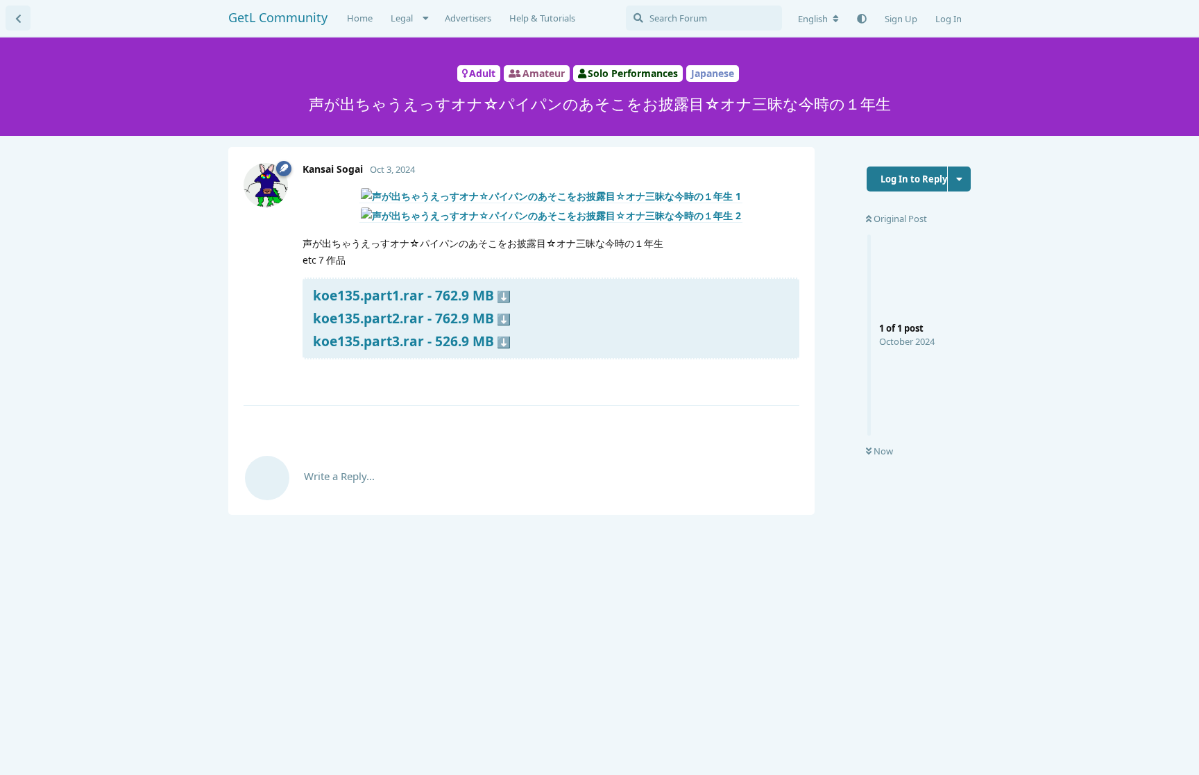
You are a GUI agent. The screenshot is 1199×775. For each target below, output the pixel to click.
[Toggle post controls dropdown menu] (786, 378)
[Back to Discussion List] (18, 18)
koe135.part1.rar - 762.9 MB (403, 295)
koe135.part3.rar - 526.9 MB (403, 341)
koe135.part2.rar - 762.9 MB (403, 318)
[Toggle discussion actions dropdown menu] (959, 179)
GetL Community (278, 17)
